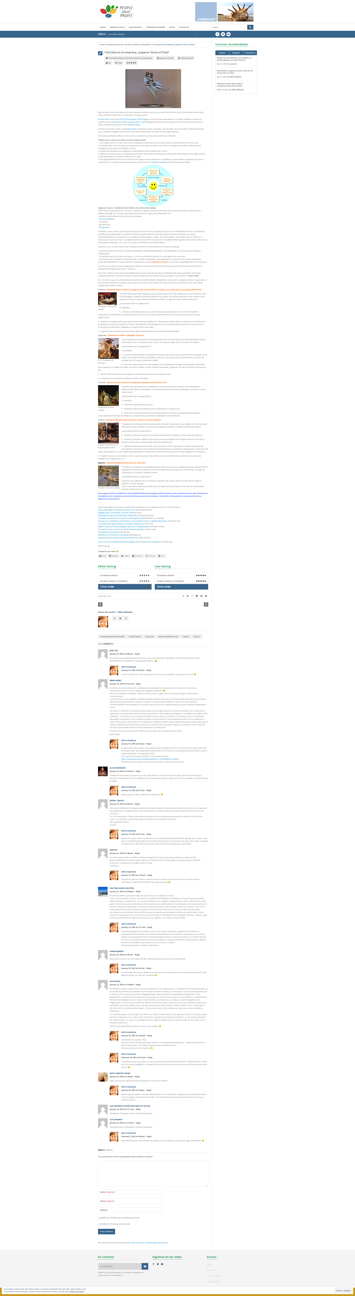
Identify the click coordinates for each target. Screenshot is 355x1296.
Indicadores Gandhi (155, 27)
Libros (172, 27)
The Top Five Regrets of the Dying (133, 119)
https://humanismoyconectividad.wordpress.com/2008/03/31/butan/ (150, 759)
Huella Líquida (135, 636)
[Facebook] (183, 596)
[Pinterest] (201, 596)
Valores (197, 636)
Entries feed (212, 1270)
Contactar (184, 27)
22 (109, 63)
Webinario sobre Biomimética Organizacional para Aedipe (230, 84)
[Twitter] (187, 596)
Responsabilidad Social (168, 636)
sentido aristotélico (159, 162)
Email (107, 1201)
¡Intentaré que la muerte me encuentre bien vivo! (118, 537)
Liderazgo (149, 636)
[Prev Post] (100, 604)
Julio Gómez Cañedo (138, 122)
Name (107, 1192)
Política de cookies (76, 1291)
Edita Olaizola (187, 58)
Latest (222, 52)
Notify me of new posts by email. (115, 1224)
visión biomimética (107, 219)
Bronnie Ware (104, 119)
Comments (250, 52)
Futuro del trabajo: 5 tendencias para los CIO (116, 510)
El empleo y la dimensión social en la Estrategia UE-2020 (121, 518)
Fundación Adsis (133, 124)
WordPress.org (213, 1281)
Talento (186, 636)
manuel (233, 64)
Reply (137, 654)
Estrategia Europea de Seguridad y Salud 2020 (117, 515)
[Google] (192, 596)
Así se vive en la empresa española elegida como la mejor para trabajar (128, 541)
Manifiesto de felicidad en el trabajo (113, 535)
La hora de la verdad (119, 122)
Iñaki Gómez (132, 129)
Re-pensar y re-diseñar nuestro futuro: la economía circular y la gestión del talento (132, 521)
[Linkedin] (197, 596)
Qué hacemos (135, 27)
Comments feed (214, 1276)
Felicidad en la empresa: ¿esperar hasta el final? (137, 52)
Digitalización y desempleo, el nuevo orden (116, 512)
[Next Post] (206, 604)
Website (104, 1210)
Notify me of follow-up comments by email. (120, 1217)
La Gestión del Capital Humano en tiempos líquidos (119, 523)
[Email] (206, 596)
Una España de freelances (109, 532)
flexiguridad (104, 227)
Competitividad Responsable (112, 636)
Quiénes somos (117, 27)
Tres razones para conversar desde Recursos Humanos (121, 529)
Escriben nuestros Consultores (138, 44)
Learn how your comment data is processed (149, 1242)
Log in (209, 1264)
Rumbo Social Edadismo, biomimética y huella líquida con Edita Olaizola (234, 59)
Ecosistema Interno (114, 44)
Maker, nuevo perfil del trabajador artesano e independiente (124, 526)
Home (103, 27)
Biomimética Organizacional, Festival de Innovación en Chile (181, 34)
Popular (236, 52)
